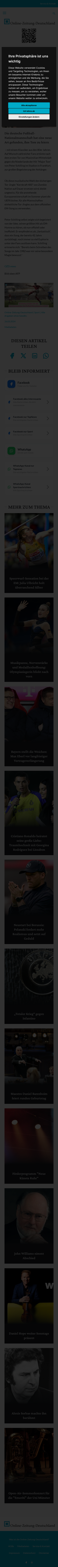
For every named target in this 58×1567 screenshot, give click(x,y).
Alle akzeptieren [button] (29, 105)
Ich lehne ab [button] (29, 111)
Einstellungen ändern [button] (29, 117)
